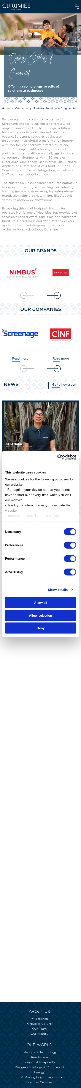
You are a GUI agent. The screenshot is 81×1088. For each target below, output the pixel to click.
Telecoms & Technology (39, 1052)
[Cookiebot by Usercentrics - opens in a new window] (57, 457)
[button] (54, 295)
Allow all (40, 603)
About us (39, 1011)
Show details (58, 589)
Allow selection (40, 615)
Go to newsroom (64, 384)
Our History (39, 1033)
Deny (40, 628)
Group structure (39, 1023)
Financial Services (39, 1082)
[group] (21, 273)
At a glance (39, 1018)
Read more (20, 358)
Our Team (39, 1028)
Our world (21, 108)
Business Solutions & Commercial (39, 1067)
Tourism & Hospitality (39, 1062)
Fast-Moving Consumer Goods (39, 1077)
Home (6, 108)
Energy (39, 1072)
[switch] (70, 545)
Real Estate (39, 1057)
